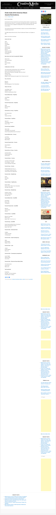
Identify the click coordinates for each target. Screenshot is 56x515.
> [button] (50, 18)
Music (14, 7)
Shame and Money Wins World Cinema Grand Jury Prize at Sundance (45, 70)
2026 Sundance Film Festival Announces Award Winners (46, 73)
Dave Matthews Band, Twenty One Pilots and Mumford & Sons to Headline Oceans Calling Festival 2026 (46, 174)
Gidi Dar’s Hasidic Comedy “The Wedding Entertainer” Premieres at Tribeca (45, 37)
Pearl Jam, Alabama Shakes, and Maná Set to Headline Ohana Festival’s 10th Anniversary (46, 164)
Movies (10, 7)
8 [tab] (50, 188)
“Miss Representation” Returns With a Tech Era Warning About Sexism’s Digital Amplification (45, 33)
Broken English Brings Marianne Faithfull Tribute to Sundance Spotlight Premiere (46, 272)
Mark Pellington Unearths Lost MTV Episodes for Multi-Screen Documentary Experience (46, 238)
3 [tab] (45, 25)
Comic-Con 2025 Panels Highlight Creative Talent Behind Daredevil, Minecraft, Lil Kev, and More (45, 248)
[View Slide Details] (46, 19)
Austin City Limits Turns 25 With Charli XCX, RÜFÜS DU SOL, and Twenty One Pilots (45, 168)
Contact (32, 7)
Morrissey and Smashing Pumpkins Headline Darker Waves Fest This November (45, 171)
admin (24, 279)
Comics (21, 7)
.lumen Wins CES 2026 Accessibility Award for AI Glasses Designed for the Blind (45, 86)
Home (6, 7)
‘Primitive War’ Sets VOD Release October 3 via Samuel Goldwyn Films (46, 245)
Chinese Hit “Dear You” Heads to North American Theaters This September (46, 62)
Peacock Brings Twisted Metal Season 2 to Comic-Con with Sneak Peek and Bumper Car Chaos (46, 251)
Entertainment (17, 279)
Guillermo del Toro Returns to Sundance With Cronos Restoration (46, 76)
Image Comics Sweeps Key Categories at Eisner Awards (45, 228)
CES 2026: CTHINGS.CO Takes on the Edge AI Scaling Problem (46, 83)
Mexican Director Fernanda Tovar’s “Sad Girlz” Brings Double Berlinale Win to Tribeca (45, 44)
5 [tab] (46, 188)
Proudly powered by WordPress (28, 511)
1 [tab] (41, 188)
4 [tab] (46, 25)
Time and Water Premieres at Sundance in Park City (46, 268)
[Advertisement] (46, 109)
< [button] (42, 18)
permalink (31, 279)
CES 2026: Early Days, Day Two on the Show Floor (45, 90)
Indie (17, 7)
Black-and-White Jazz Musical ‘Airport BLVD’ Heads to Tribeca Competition (46, 40)
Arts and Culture (26, 7)
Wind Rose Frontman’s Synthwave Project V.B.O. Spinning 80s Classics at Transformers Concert (45, 231)
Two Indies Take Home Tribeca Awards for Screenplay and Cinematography (46, 30)
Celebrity (13, 279)
